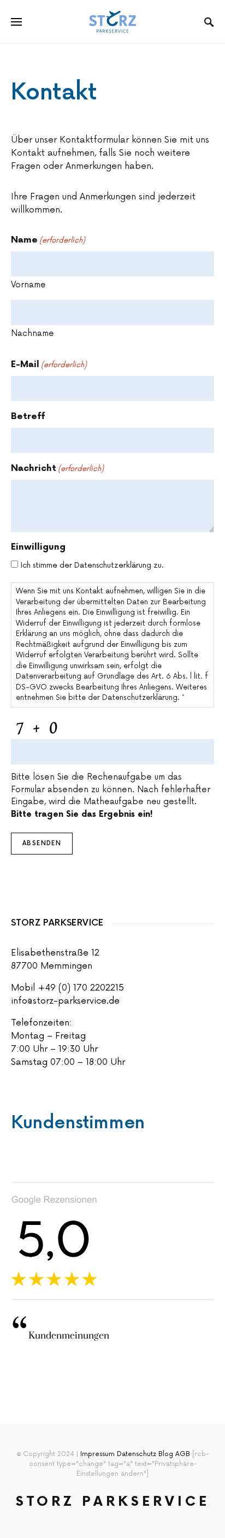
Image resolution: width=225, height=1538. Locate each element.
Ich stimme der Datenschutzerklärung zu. (92, 565)
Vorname (28, 285)
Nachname (32, 333)
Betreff (28, 416)
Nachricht (57, 468)
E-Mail (49, 365)
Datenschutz (136, 1454)
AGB (182, 1454)
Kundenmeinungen (60, 1336)
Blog (166, 1454)
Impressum (97, 1454)
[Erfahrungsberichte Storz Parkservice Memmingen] (54, 1240)
